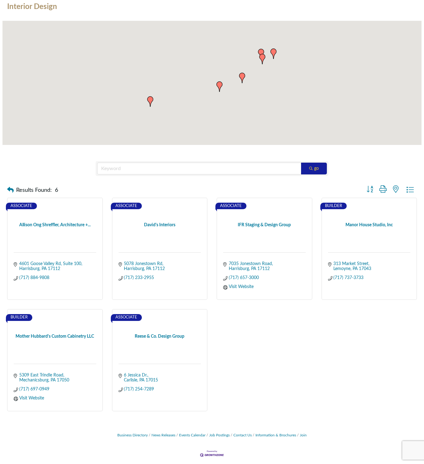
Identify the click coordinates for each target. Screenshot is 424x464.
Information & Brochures (275, 435)
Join (303, 435)
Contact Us (242, 435)
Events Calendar (192, 435)
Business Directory (132, 435)
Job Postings (219, 435)
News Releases (163, 435)
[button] (219, 86)
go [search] (316, 168)
